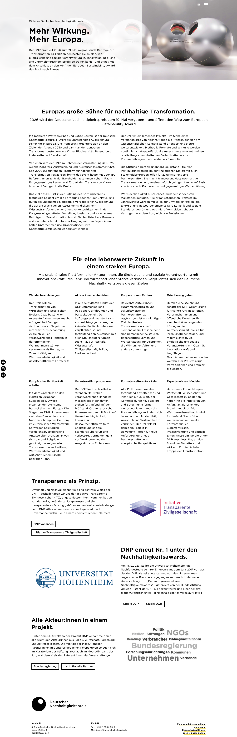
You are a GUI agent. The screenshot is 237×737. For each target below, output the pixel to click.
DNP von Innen (44, 524)
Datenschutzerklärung (193, 730)
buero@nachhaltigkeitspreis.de (111, 730)
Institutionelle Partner (78, 666)
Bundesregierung (45, 666)
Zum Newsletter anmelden (191, 724)
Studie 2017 (131, 603)
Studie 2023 (154, 603)
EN (199, 4)
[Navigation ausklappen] (206, 4)
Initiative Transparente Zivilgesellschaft (60, 532)
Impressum (199, 727)
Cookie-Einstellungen (194, 733)
